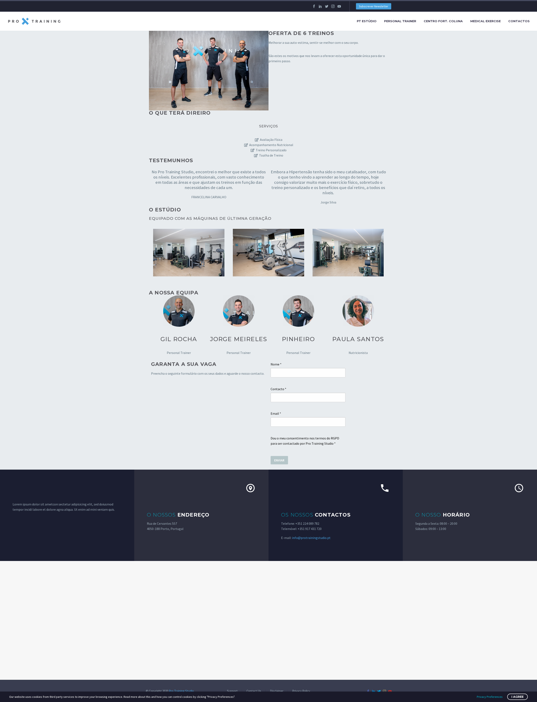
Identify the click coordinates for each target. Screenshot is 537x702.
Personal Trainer (400, 21)
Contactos (519, 21)
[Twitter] (326, 6)
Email (276, 413)
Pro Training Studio (181, 691)
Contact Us (253, 691)
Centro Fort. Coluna (443, 21)
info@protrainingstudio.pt (311, 538)
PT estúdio (367, 21)
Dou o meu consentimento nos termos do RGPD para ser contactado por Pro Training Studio (305, 441)
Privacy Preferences (490, 697)
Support (232, 691)
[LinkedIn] (320, 6)
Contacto (278, 389)
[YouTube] (339, 6)
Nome (276, 364)
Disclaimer (276, 691)
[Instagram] (333, 6)
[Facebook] (314, 6)
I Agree (517, 697)
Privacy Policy (301, 691)
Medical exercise (485, 21)
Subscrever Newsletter (373, 6)
